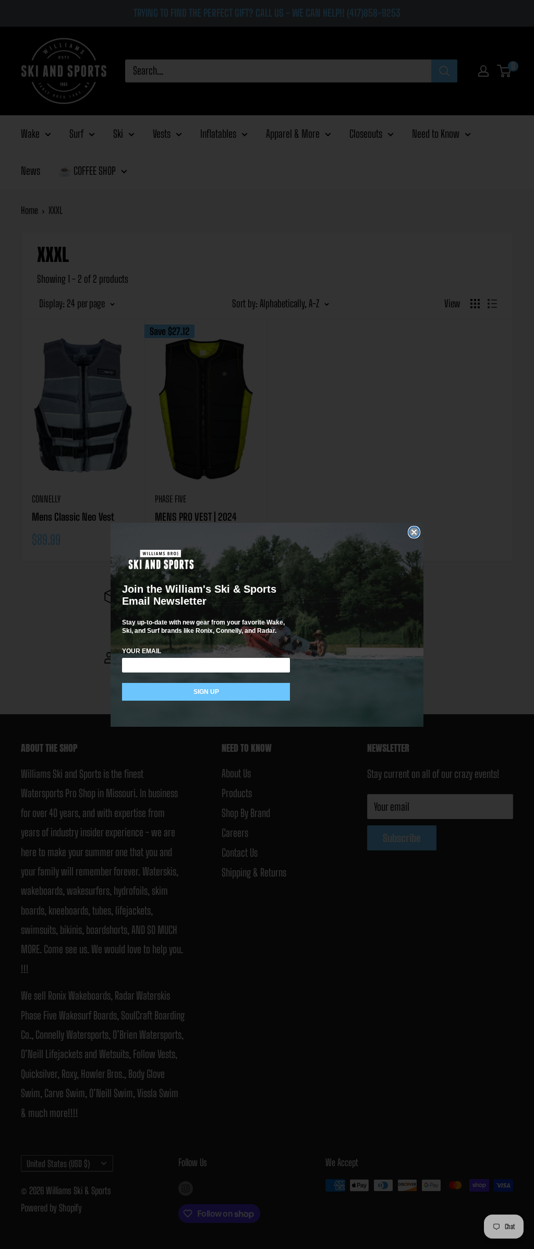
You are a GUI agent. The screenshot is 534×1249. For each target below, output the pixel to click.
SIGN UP (206, 691)
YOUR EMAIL (141, 651)
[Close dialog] (414, 532)
